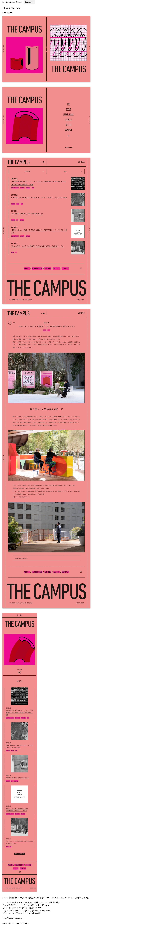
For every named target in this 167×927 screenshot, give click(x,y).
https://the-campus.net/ (12, 918)
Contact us (29, 2)
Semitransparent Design (11, 2)
